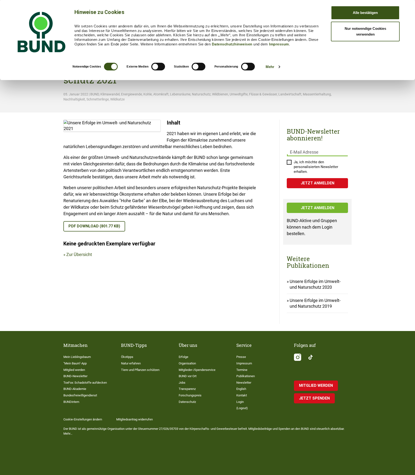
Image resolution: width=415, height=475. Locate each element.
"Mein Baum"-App (75, 363)
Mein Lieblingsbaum (77, 357)
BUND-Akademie (74, 389)
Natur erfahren (131, 363)
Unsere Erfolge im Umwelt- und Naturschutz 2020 (315, 284)
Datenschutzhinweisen (232, 44)
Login (240, 402)
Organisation (187, 363)
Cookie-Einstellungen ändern (82, 419)
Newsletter (243, 382)
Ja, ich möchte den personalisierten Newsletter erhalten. (316, 167)
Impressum (279, 44)
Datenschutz (187, 402)
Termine (241, 370)
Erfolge (183, 357)
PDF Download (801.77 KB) (94, 226)
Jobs (182, 382)
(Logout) (242, 408)
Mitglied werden (74, 370)
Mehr (270, 67)
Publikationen (245, 376)
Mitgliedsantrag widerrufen (134, 419)
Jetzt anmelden (317, 208)
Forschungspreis (190, 395)
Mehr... (67, 433)
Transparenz (187, 389)
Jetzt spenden (314, 398)
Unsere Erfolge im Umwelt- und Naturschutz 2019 (315, 303)
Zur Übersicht (79, 254)
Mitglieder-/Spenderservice (197, 370)
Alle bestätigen (365, 13)
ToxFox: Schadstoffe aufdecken (85, 382)
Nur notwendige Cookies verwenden (365, 31)
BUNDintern (71, 402)
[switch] (158, 66)
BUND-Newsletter (75, 376)
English (241, 389)
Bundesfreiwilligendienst (80, 395)
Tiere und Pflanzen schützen (140, 370)
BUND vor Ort (187, 376)
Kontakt (241, 395)
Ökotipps (127, 357)
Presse (241, 357)
